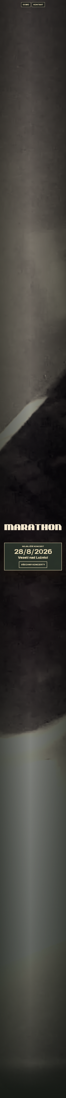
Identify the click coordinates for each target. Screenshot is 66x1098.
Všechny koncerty (33, 565)
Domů (26, 5)
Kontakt (38, 5)
